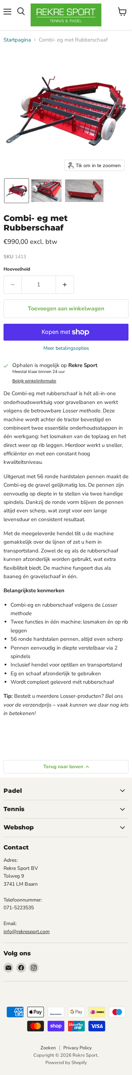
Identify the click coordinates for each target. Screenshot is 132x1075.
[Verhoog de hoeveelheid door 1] (65, 285)
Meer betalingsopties (66, 348)
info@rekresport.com (27, 931)
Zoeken (48, 1048)
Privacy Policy (77, 1048)
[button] (17, 191)
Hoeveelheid (17, 269)
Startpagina (17, 40)
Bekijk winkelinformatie (34, 381)
